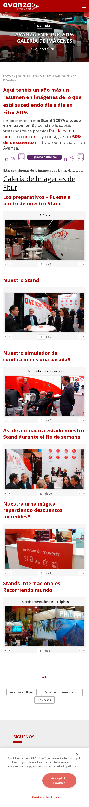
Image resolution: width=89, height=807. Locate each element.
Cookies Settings (45, 797)
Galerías (44, 26)
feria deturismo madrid (61, 692)
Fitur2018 (44, 700)
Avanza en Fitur (21, 692)
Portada (9, 76)
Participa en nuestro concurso (38, 133)
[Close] (77, 754)
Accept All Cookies (59, 780)
